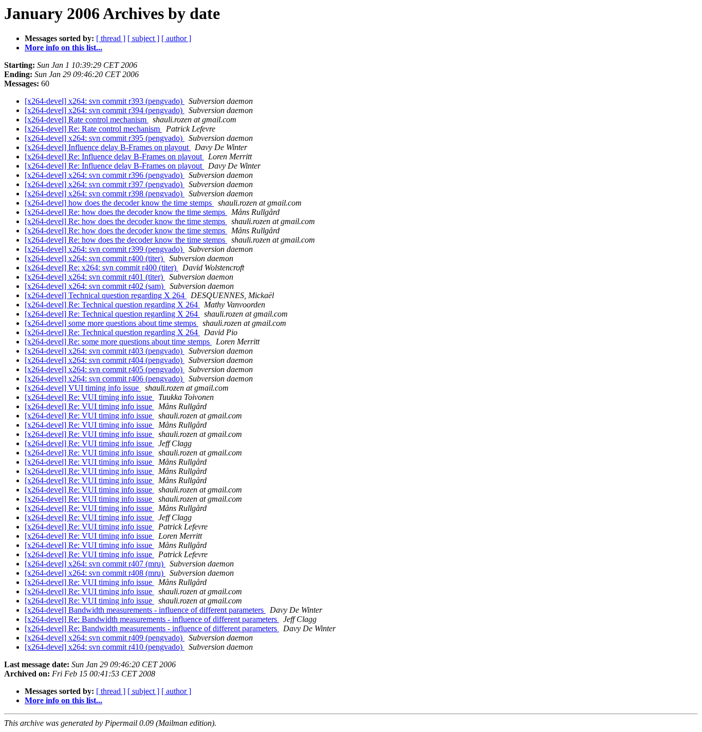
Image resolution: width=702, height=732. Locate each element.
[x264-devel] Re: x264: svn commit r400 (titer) (101, 267)
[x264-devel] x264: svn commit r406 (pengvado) (104, 378)
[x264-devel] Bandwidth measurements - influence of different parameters (145, 610)
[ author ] (176, 38)
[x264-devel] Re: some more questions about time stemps (118, 341)
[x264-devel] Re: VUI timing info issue (89, 397)
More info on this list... (63, 47)
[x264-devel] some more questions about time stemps (111, 323)
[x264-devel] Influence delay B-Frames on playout (108, 147)
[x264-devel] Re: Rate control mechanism (93, 128)
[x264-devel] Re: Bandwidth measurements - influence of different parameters (152, 619)
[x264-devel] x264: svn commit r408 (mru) (95, 573)
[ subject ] (143, 38)
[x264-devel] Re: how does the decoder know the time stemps (126, 212)
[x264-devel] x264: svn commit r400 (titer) (95, 258)
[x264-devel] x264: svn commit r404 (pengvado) (104, 360)
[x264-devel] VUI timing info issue (83, 387)
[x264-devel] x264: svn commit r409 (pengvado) (104, 637)
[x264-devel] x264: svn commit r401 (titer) (95, 276)
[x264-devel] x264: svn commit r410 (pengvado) (104, 647)
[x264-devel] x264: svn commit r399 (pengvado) (104, 249)
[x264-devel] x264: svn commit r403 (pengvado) (104, 350)
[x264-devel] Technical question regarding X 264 (106, 295)
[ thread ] (110, 38)
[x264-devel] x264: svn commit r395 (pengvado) (104, 138)
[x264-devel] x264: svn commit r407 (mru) (95, 563)
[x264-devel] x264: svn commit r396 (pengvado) (104, 175)
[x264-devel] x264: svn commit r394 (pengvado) (104, 110)
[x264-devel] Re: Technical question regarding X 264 (112, 304)
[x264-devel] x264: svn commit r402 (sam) (95, 286)
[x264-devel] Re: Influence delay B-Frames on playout (114, 156)
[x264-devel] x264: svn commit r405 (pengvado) (104, 369)
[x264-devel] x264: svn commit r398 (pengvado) (104, 193)
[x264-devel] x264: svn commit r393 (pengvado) (104, 101)
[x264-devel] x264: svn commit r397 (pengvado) (104, 184)
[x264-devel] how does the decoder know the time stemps (119, 202)
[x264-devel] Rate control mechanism (87, 119)
